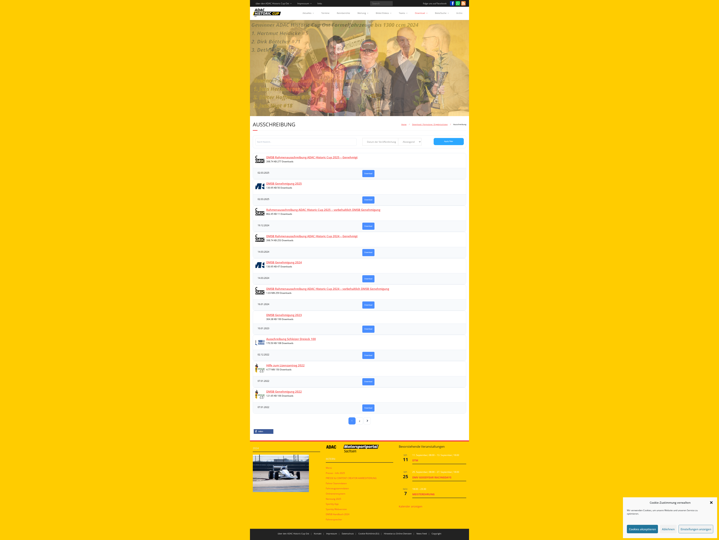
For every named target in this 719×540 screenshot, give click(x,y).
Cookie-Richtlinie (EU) (368, 533)
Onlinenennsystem (335, 493)
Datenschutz (348, 533)
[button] (711, 502)
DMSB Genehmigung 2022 (284, 391)
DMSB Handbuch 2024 (337, 514)
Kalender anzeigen (410, 506)
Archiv (459, 13)
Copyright (436, 533)
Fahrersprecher (334, 519)
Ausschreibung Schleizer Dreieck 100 (291, 339)
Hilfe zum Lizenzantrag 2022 (285, 365)
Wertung (361, 13)
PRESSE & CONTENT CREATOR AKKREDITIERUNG (351, 478)
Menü (329, 467)
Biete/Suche (440, 13)
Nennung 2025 (333, 498)
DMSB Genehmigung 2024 (284, 262)
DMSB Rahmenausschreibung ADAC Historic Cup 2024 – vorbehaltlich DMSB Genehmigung (327, 289)
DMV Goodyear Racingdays (431, 477)
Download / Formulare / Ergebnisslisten (430, 124)
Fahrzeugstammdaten (337, 488)
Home (403, 124)
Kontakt (317, 533)
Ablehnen (668, 529)
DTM (415, 460)
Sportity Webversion (336, 509)
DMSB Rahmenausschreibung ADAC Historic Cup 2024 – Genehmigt (312, 236)
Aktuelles (307, 13)
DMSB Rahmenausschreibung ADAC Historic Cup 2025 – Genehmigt (312, 157)
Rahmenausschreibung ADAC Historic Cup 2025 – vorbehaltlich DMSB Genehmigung (323, 210)
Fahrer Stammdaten (336, 483)
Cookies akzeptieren (642, 529)
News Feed (421, 533)
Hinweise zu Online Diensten (398, 533)
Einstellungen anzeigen (696, 529)
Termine (325, 13)
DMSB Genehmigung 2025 (284, 183)
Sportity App (332, 504)
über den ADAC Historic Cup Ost (272, 3)
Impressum (303, 3)
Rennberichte (343, 13)
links (319, 3)
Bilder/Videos (382, 13)
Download (420, 13)
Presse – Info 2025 (335, 473)
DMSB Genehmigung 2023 (284, 315)
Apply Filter (448, 141)
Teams (402, 13)
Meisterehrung (423, 494)
